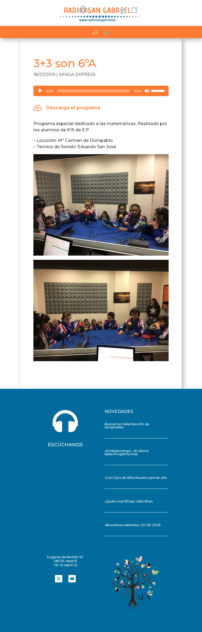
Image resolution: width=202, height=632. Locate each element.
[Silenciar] (147, 91)
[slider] (158, 90)
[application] (101, 91)
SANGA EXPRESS (77, 74)
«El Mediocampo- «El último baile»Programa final (127, 452)
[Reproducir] (40, 91)
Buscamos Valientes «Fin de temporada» (127, 425)
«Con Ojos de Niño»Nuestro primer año (136, 478)
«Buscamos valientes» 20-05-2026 (132, 525)
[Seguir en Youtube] (72, 578)
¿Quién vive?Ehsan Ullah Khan (129, 501)
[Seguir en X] (58, 578)
